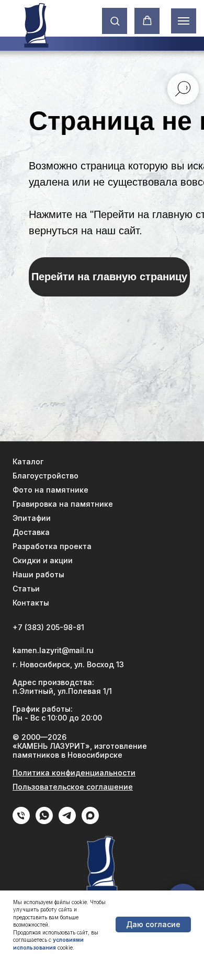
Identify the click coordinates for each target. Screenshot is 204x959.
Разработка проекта (52, 546)
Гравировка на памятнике (63, 503)
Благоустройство (45, 475)
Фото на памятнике (50, 489)
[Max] (90, 821)
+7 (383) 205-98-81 (48, 627)
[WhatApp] (44, 821)
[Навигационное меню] (183, 21)
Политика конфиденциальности (74, 772)
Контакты (31, 602)
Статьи (26, 588)
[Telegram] (67, 821)
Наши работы (38, 574)
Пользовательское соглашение (73, 786)
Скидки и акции (43, 560)
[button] (115, 21)
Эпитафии (32, 517)
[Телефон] (21, 821)
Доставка (31, 532)
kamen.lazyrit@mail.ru (53, 650)
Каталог (28, 461)
